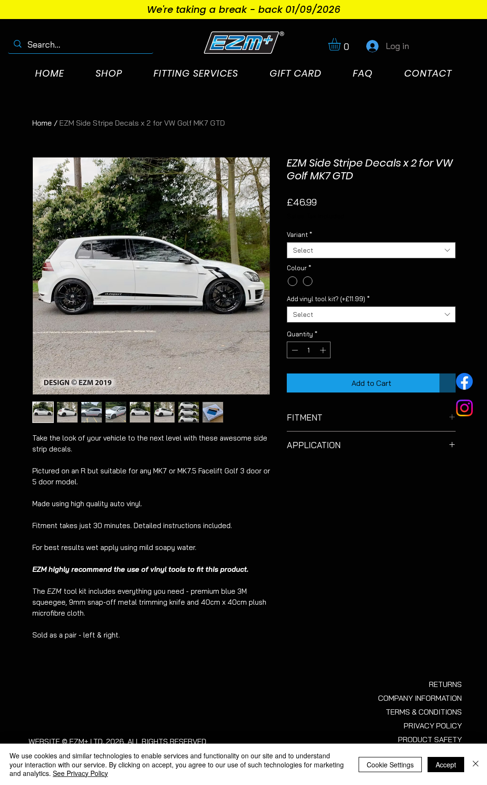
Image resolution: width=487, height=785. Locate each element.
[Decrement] (294, 350)
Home (42, 123)
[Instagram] (464, 408)
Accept (446, 764)
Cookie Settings (390, 764)
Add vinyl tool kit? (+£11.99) (328, 299)
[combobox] (371, 250)
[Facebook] (464, 381)
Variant (299, 234)
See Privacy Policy (80, 773)
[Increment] (324, 350)
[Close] (475, 764)
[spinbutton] (309, 350)
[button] (341, 44)
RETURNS (445, 684)
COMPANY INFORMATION (420, 698)
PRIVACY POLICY (433, 725)
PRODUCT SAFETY (430, 739)
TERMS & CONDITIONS (424, 711)
